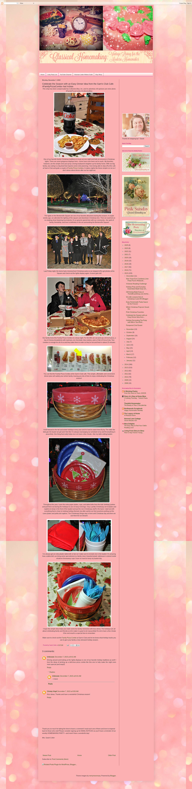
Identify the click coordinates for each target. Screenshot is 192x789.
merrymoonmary (94, 776)
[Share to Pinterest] (79, 645)
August (129, 339)
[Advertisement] (54, 66)
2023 (126, 248)
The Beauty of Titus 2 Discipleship (135, 405)
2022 (126, 251)
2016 (126, 270)
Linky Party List (52, 74)
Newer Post (47, 755)
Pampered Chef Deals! (134, 325)
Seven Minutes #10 (130, 420)
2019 (126, 261)
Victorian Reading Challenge (136, 284)
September (130, 335)
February (129, 357)
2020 (126, 257)
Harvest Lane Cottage (132, 419)
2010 (126, 377)
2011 (126, 374)
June (128, 345)
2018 (126, 264)
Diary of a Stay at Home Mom (135, 396)
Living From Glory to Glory (134, 431)
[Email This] (71, 645)
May (128, 348)
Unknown (50, 657)
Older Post (112, 755)
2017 (126, 267)
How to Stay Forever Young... (133, 432)
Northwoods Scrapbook (133, 408)
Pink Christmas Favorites (135, 312)
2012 (126, 371)
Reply (49, 667)
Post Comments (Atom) (60, 759)
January (129, 360)
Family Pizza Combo (75, 168)
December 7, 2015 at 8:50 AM (67, 691)
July (128, 342)
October (129, 332)
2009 (126, 380)
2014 (126, 364)
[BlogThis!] (73, 645)
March (128, 354)
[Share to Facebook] (77, 645)
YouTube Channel (65, 74)
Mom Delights (129, 424)
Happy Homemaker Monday (133, 410)
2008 (126, 383)
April (128, 351)
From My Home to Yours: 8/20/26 (135, 393)
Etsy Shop (99, 74)
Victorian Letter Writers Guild (83, 74)
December (130, 276)
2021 (126, 254)
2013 (126, 367)
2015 (126, 273)
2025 (126, 245)
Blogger (113, 776)
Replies (52, 672)
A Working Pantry (131, 391)
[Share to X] (75, 645)
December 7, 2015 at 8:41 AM (65, 657)
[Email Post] (67, 645)
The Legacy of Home (132, 413)
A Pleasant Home (130, 415)
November (130, 329)
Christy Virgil (52, 691)
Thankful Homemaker (132, 403)
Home (42, 74)
